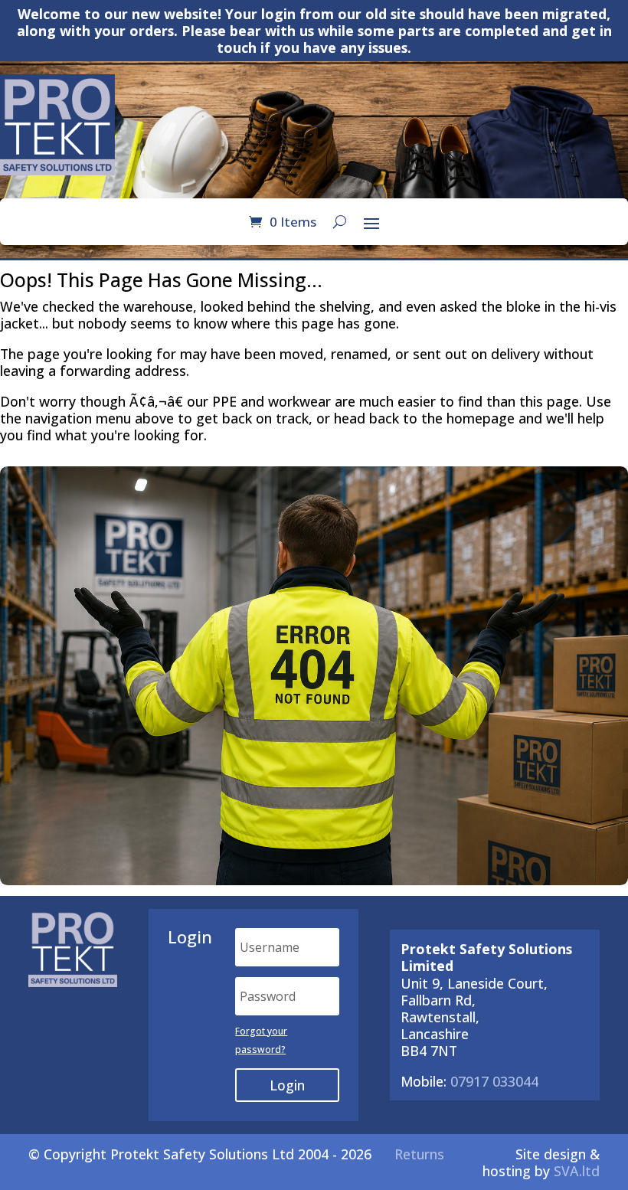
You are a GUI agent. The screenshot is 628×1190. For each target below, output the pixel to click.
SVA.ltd (577, 1171)
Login (287, 1085)
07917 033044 (494, 1081)
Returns (419, 1154)
